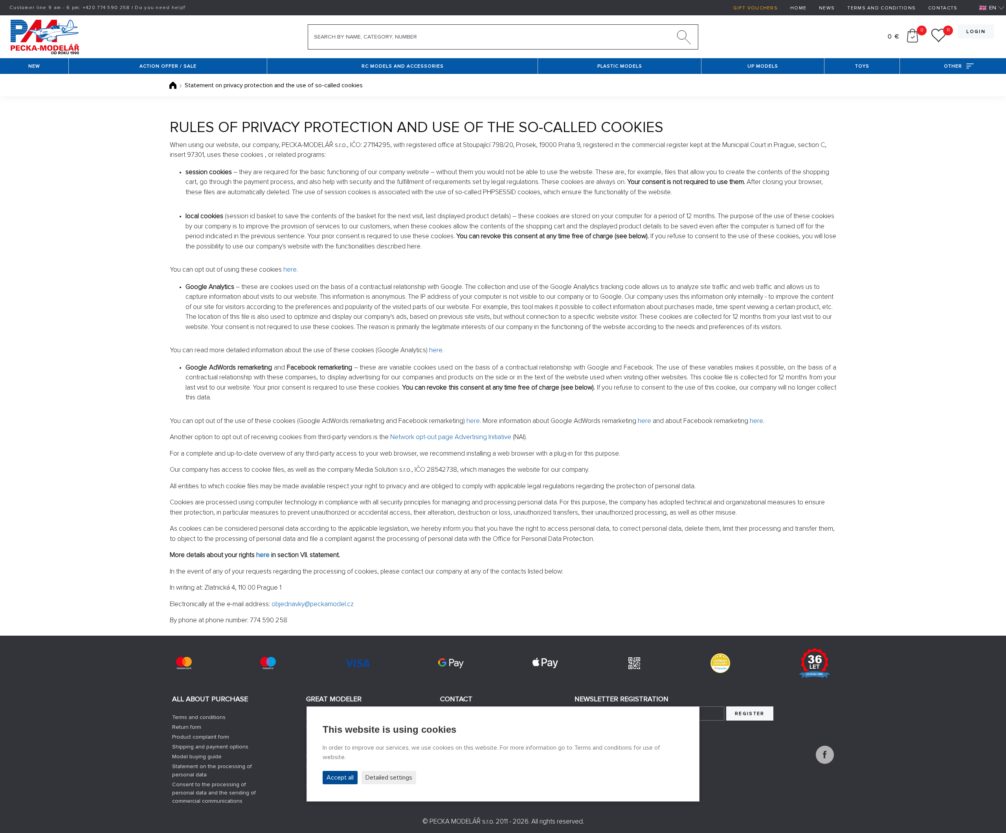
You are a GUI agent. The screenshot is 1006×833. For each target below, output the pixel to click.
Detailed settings (388, 778)
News (827, 8)
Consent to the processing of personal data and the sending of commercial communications (214, 792)
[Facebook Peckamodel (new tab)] (825, 762)
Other (953, 66)
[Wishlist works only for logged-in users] (938, 40)
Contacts (942, 8)
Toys (862, 66)
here (290, 269)
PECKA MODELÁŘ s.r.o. (462, 821)
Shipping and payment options (210, 746)
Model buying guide (197, 756)
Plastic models (619, 66)
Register (750, 714)
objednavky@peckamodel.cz (313, 604)
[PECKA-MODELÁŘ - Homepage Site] (44, 36)
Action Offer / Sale (168, 66)
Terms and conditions (881, 8)
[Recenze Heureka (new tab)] (720, 663)
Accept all (340, 778)
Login (976, 32)
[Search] (684, 39)
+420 (106, 8)
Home (798, 8)
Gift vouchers (755, 8)
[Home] (174, 85)
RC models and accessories (403, 66)
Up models (762, 66)
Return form (186, 727)
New (34, 66)
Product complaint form (200, 737)
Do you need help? (160, 8)
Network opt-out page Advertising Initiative (450, 437)
